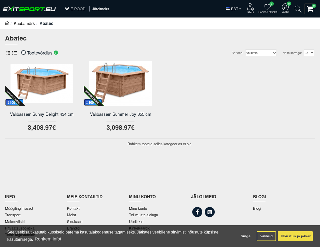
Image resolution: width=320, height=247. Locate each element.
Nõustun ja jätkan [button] (296, 236)
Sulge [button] (245, 236)
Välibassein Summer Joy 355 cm (120, 114)
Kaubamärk (24, 23)
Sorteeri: (237, 52)
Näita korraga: (292, 52)
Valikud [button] (266, 236)
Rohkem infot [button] (48, 239)
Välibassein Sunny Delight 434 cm (42, 114)
